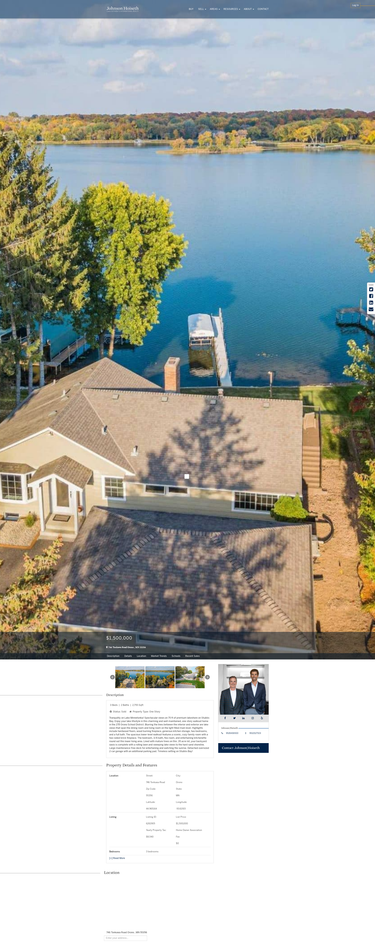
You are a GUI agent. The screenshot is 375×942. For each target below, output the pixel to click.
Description (113, 656)
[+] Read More (117, 858)
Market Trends (159, 656)
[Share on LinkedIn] (371, 304)
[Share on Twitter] (371, 290)
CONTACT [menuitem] (263, 9)
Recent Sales (192, 656)
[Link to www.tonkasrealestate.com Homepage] (122, 9)
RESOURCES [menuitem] (231, 9)
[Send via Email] (371, 310)
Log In (355, 5)
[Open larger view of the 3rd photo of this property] (190, 677)
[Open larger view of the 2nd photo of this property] (160, 677)
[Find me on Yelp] (261, 718)
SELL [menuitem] (201, 9)
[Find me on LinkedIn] (243, 718)
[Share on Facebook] (371, 297)
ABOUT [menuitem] (248, 9)
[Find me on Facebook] (225, 718)
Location (141, 656)
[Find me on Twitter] (234, 718)
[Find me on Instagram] (252, 718)
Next (207, 677)
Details (128, 656)
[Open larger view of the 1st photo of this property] (130, 677)
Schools (176, 656)
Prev (112, 677)
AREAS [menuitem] (214, 9)
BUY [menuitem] (191, 9)
